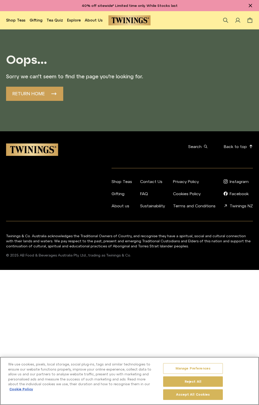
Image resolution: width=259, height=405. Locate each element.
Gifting (36, 20)
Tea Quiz (55, 20)
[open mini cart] (250, 20)
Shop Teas (16, 20)
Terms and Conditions (194, 206)
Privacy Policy (186, 181)
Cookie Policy (21, 389)
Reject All (193, 381)
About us (94, 20)
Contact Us (151, 181)
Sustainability (152, 206)
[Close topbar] (250, 5)
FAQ (144, 193)
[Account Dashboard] (238, 20)
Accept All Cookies (193, 394)
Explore (74, 20)
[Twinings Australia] (130, 20)
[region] (129, 381)
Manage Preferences (193, 368)
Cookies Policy (187, 193)
